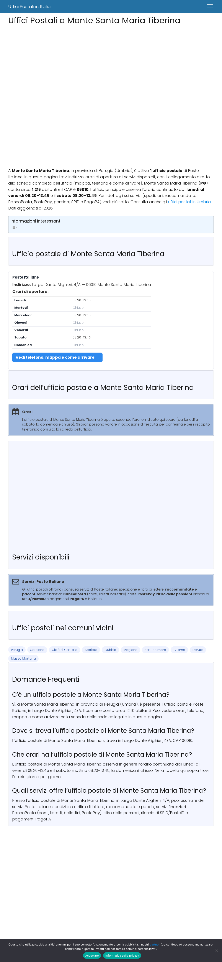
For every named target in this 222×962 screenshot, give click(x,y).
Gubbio (110, 650)
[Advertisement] (111, 57)
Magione (130, 650)
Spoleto (91, 650)
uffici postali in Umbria (189, 202)
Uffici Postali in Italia (29, 6)
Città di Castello (64, 650)
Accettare (92, 955)
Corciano (37, 650)
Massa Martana (23, 658)
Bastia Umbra (155, 650)
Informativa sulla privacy (122, 955)
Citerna (179, 650)
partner (155, 944)
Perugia (17, 650)
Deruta (198, 650)
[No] (216, 950)
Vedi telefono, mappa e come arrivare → (57, 357)
